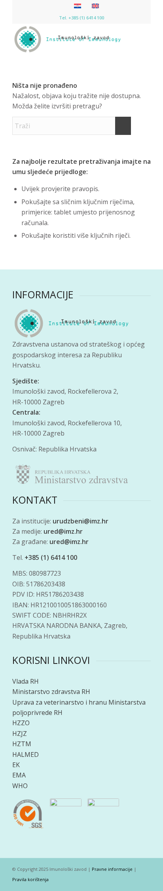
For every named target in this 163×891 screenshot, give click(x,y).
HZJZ (19, 733)
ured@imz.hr (63, 531)
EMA (19, 775)
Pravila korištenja (30, 879)
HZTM (21, 743)
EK (16, 764)
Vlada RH (25, 681)
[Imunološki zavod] (67, 39)
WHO (20, 785)
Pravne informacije (112, 869)
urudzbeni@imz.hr (80, 521)
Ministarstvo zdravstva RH (51, 691)
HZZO (21, 722)
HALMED (25, 754)
